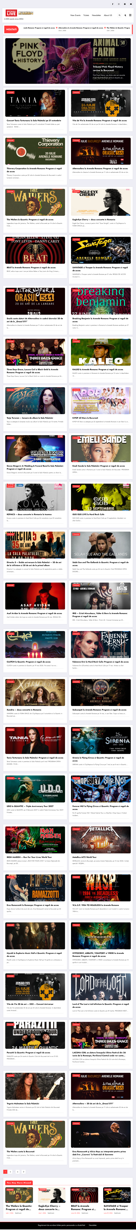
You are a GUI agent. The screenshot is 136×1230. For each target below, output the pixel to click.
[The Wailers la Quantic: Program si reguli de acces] (35, 202)
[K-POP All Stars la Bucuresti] (101, 400)
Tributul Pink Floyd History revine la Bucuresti (108, 68)
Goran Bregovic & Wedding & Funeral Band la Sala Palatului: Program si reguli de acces (35, 467)
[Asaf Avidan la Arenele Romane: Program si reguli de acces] (35, 596)
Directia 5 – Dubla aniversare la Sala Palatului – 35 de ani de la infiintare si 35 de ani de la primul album (34, 564)
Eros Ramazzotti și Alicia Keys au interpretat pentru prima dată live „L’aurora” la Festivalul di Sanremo (99, 1153)
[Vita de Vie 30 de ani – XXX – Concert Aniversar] (35, 987)
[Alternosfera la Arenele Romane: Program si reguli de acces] (101, 151)
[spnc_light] (125, 15)
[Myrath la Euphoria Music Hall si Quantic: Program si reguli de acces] (35, 936)
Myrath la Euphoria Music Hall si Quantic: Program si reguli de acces (34, 955)
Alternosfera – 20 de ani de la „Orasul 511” (92, 1103)
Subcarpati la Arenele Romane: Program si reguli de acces (99, 709)
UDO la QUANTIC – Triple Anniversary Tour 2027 (30, 806)
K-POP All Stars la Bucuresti (85, 418)
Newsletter (96, 15)
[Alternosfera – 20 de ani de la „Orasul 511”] (101, 1086)
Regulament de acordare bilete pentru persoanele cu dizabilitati (61, 1225)
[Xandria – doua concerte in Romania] (35, 692)
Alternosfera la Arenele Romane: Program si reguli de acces (100, 168)
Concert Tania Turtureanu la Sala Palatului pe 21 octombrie (34, 120)
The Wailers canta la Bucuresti (21, 1151)
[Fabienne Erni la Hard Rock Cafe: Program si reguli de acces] (101, 644)
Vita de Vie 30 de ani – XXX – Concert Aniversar (30, 1004)
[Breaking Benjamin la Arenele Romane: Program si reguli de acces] (101, 301)
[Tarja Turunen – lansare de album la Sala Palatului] (35, 400)
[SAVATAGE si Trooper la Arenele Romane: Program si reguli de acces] (101, 250)
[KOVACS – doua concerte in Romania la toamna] (35, 497)
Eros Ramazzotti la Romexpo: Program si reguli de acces (33, 905)
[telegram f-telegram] (125, 4)
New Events (75, 15)
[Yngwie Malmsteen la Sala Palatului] (35, 1086)
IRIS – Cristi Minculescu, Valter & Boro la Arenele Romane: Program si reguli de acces (99, 615)
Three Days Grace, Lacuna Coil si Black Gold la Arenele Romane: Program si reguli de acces (32, 371)
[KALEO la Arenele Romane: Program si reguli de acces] (101, 352)
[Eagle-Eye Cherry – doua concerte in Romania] (101, 202)
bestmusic (18, 1213)
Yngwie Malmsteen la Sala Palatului (23, 1103)
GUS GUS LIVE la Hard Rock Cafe (88, 514)
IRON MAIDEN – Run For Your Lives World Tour (29, 857)
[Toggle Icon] (130, 15)
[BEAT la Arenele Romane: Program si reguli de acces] (35, 250)
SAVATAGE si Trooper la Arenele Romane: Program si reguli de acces (100, 269)
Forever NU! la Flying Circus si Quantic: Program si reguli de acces (100, 808)
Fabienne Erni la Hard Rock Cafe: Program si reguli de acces (100, 661)
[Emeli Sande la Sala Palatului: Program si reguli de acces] (101, 448)
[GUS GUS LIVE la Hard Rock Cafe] (101, 497)
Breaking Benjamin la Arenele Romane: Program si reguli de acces (100, 320)
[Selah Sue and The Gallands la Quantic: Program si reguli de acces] (101, 545)
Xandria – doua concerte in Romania (24, 709)
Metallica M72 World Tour (84, 857)
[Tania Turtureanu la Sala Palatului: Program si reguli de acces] (35, 740)
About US (108, 15)
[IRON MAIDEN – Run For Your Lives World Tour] (35, 840)
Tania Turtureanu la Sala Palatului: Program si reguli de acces (35, 757)
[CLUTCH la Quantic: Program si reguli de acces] (35, 644)
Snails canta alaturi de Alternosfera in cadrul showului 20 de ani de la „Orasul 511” (35, 320)
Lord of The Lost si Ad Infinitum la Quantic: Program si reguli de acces (100, 1006)
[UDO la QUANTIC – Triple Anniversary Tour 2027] (35, 789)
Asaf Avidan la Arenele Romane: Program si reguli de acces (34, 613)
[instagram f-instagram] (119, 4)
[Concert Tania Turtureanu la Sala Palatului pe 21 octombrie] (35, 103)
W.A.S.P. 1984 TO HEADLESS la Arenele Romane (95, 905)
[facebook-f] (113, 4)
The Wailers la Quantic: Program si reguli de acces (30, 219)
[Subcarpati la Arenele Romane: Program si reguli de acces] (101, 692)
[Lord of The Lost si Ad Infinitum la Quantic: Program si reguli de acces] (101, 987)
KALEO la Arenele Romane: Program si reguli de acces (97, 369)
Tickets (86, 15)
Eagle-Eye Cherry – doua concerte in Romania (52, 28)
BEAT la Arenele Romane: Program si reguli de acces (92, 28)
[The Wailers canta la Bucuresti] (35, 1134)
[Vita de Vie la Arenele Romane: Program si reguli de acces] (101, 103)
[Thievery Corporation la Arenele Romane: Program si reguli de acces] (35, 151)
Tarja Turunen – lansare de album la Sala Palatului (30, 418)
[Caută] (119, 15)
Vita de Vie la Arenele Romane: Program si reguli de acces (99, 120)
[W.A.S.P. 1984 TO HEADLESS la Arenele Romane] (101, 888)
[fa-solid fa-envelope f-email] (131, 4)
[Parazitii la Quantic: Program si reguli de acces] (35, 1035)
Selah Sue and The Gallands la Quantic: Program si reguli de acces (100, 564)
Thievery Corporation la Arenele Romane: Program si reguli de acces (34, 170)
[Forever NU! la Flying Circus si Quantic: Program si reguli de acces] (101, 789)
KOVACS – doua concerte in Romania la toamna (29, 514)
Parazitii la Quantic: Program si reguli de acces (28, 1052)
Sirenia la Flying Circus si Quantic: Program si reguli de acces (98, 759)
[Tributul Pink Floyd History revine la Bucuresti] (68, 61)
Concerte (95, 63)
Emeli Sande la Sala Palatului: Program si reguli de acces (98, 465)
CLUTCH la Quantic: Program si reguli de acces (28, 661)
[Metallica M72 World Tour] (101, 840)
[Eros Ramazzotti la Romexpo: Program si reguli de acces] (35, 888)
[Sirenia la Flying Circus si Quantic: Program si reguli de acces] (101, 740)
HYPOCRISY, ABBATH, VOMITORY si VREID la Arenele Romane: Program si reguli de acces (98, 955)
